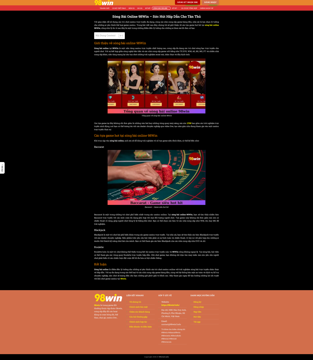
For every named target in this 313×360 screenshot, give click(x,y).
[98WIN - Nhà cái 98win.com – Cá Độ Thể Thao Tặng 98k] (106, 2)
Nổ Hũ (147, 8)
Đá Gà (139, 8)
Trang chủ (104, 8)
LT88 (189, 123)
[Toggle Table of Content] (119, 36)
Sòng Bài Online (160, 8)
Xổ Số (174, 8)
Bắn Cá (132, 8)
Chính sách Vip (206, 8)
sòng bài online (212, 25)
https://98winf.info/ (170, 305)
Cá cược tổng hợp (189, 8)
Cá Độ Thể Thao (119, 8)
